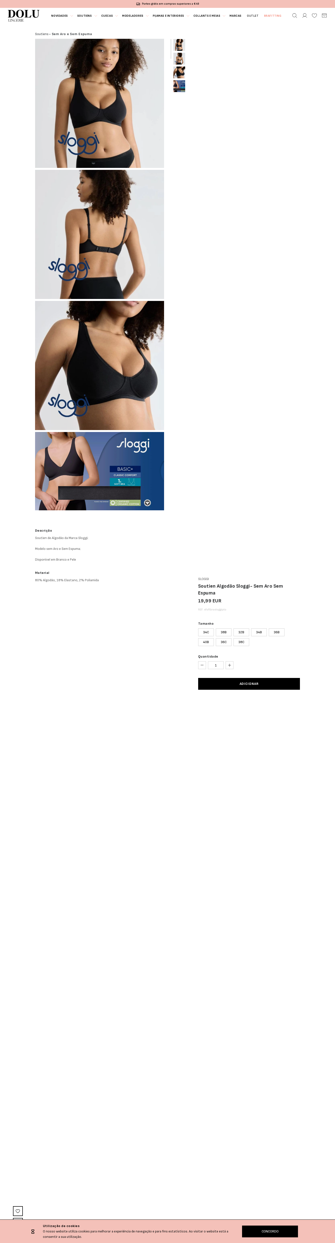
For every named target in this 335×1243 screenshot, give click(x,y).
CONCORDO (270, 1231)
